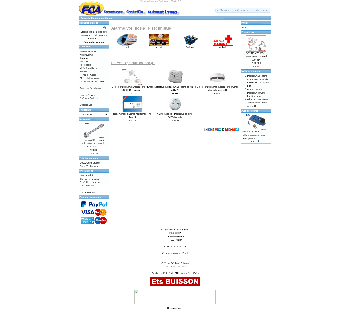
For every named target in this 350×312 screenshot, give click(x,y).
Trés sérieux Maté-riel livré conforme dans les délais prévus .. (255, 135)
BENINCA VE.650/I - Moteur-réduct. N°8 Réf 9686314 (256, 56)
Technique (191, 47)
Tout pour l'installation (90, 88)
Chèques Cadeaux (89, 98)
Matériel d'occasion (89, 78)
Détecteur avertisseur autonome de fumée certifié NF (258, 102)
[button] (224, 10)
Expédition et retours (90, 182)
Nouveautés (85, 119)
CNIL (177, 273)
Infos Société (86, 175)
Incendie (159, 47)
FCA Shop (184, 229)
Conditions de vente (89, 179)
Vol (127, 47)
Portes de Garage (89, 75)
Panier (244, 23)
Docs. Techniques (89, 166)
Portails (83, 71)
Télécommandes (88, 51)
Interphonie (85, 64)
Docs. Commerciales (90, 162)
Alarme (108, 18)
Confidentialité (87, 185)
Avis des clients (249, 111)
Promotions (247, 32)
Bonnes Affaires (87, 95)
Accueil (85, 18)
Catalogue (96, 18)
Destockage (86, 105)
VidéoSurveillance (88, 68)
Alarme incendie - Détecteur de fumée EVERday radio (257, 92)
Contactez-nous (88, 192)
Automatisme (86, 55)
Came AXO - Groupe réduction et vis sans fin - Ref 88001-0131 (94, 143)
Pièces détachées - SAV (92, 81)
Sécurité (84, 61)
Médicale (223, 47)
